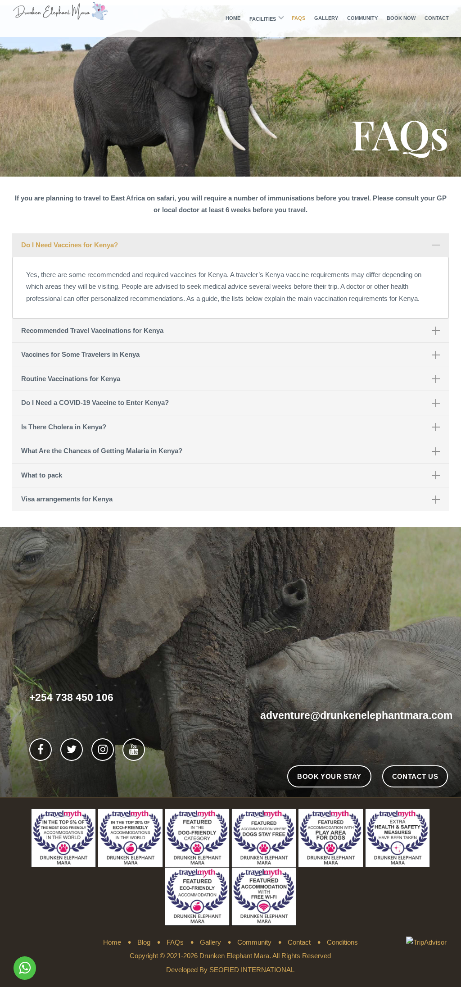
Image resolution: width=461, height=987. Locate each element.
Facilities (262, 19)
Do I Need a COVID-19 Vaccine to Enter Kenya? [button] (95, 402)
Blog (143, 942)
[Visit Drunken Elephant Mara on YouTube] (134, 749)
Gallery (326, 18)
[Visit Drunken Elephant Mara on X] (72, 749)
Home (233, 18)
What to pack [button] (41, 475)
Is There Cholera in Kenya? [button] (63, 427)
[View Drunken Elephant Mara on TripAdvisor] (36, 942)
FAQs (298, 18)
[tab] (230, 245)
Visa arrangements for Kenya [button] (67, 499)
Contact (437, 18)
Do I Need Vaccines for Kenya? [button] (69, 245)
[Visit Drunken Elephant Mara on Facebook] (40, 749)
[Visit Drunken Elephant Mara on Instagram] (103, 749)
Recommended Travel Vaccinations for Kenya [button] (92, 330)
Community (362, 18)
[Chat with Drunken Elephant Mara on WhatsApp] (25, 968)
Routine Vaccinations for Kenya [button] (70, 378)
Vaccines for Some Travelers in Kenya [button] (80, 354)
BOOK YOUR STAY (329, 776)
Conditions (342, 942)
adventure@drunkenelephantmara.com (356, 715)
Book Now (401, 18)
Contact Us (415, 776)
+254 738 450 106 (71, 697)
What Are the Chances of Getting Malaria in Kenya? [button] (101, 451)
